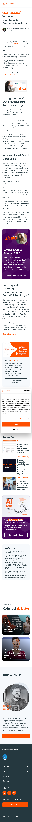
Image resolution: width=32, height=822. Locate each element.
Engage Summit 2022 (10, 44)
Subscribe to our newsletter (12, 799)
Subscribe (14, 804)
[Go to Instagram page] (14, 793)
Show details (23, 418)
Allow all (16, 424)
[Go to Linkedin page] (4, 793)
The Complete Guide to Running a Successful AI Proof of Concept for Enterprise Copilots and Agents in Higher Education (16, 558)
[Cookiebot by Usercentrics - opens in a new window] (23, 391)
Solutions (6, 767)
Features (6, 771)
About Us (6, 776)
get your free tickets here (11, 74)
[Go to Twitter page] (9, 793)
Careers (6, 781)
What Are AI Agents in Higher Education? (14, 552)
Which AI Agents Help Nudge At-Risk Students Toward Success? (16, 576)
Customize (15, 429)
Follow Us (6, 788)
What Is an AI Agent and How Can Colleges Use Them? (15, 572)
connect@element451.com (12, 816)
